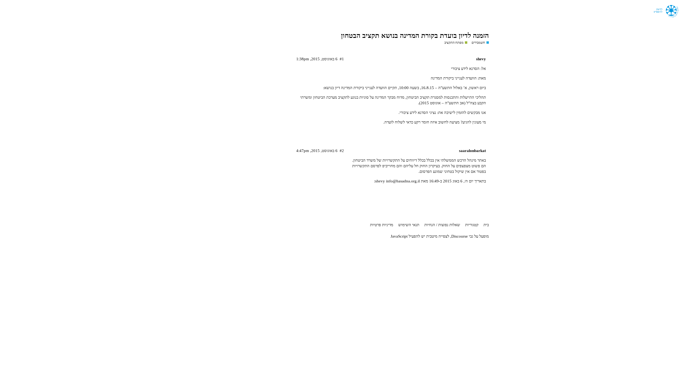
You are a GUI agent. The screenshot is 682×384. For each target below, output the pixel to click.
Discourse (459, 236)
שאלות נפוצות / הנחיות (442, 225)
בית (486, 225)
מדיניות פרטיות (381, 225)
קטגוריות (471, 225)
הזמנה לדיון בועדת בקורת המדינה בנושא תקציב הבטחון (415, 35)
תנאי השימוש (408, 225)
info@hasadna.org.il (403, 181)
